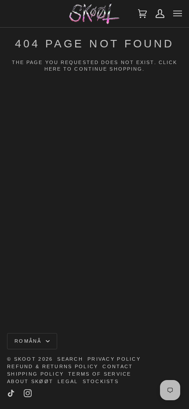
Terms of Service (99, 374)
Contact (117, 366)
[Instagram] (28, 393)
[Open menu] (173, 13)
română (29, 341)
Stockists (101, 381)
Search (70, 359)
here (52, 69)
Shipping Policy (35, 374)
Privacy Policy (114, 359)
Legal (68, 381)
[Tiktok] (11, 393)
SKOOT (25, 359)
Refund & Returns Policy (52, 366)
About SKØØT (30, 381)
